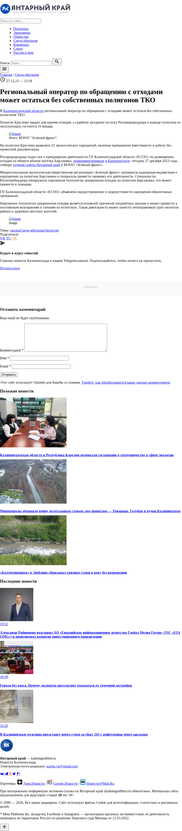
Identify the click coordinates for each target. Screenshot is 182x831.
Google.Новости (65, 783)
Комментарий (12, 350)
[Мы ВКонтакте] (2, 774)
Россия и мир (23, 52)
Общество (21, 37)
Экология (51, 230)
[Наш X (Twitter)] (14, 774)
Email (5, 366)
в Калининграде (117, 161)
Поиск (5, 63)
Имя (4, 358)
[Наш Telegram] (7, 774)
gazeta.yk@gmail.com (62, 766)
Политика (20, 29)
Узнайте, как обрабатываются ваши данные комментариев (125, 382)
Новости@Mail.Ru (100, 783)
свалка (15, 230)
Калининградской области (23, 111)
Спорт (18, 48)
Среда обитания (25, 41)
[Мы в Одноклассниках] (10, 774)
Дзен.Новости (34, 783)
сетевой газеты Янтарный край (36, 165)
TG (8, 238)
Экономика (21, 33)
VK (2, 238)
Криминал (21, 44)
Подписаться (10, 268)
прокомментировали (88, 161)
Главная (6, 75)
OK (14, 238)
